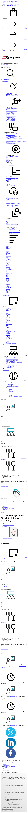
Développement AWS (13, 228)
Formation (5, 81)
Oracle (7, 286)
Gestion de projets (10, 137)
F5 (6, 270)
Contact (11, 64)
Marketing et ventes (10, 139)
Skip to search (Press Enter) (9, 2)
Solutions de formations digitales (13, 357)
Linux (7, 204)
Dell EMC (8, 267)
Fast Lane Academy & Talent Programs (14, 362)
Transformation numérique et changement (15, 138)
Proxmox (8, 289)
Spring (10, 233)
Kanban (7, 161)
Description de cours (7, 523)
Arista (7, 249)
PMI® (7, 182)
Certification (6, 295)
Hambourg (11, 392)
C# (6, 221)
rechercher (3, 67)
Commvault (8, 260)
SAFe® (7, 157)
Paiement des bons (10, 117)
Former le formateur (10, 143)
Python (7, 222)
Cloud (7, 199)
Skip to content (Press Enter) (9, 5)
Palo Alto (8, 335)
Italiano (25, 39)
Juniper (7, 278)
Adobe (7, 246)
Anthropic (8, 248)
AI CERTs (8, 247)
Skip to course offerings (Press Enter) (11, 4)
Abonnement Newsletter (6, 66)
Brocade (8, 254)
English (25, 49)
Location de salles (10, 366)
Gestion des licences (10, 185)
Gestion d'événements (10, 361)
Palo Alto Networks (10, 287)
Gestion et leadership (10, 135)
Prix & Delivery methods (8, 525)
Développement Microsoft (14, 232)
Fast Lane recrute (9, 384)
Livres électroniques (10, 118)
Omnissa (8, 284)
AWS (7, 252)
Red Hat (8, 290)
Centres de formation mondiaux (15, 396)
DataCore (8, 265)
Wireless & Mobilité (10, 206)
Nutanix (7, 281)
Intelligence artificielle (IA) (12, 198)
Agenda (5, 526)
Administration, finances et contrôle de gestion (16, 141)
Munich (10, 394)
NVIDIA (8, 282)
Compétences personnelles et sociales (14, 136)
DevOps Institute (9, 160)
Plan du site (5, 768)
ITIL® (7, 181)
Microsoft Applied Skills (11, 331)
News (4, 368)
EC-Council (8, 268)
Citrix (7, 258)
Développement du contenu (12, 359)
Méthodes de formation (11, 116)
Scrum (7, 159)
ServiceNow (11, 165)
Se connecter (6, 770)
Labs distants (9, 367)
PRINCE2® (8, 184)
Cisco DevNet (12, 229)
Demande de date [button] (4, 486)
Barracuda (8, 253)
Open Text (8, 285)
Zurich (10, 389)
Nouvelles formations (10, 113)
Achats (7, 142)
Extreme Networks (10, 269)
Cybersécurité (9, 200)
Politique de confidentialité (9, 766)
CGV (4, 764)
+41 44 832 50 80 (4, 64)
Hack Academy (9, 363)
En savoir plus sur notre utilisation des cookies (12, 807)
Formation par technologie (11, 109)
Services (5, 344)
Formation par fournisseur (11, 108)
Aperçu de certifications (11, 308)
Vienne (10, 395)
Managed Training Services (12, 360)
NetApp (7, 280)
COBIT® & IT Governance (12, 179)
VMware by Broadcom (11, 294)
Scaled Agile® (9, 338)
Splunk (7, 291)
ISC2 (7, 276)
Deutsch (25, 28)
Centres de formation (10, 119)
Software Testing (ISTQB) (11, 225)
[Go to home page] (11, 62)
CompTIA (8, 262)
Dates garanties (9, 112)
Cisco (7, 257)
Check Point (8, 256)
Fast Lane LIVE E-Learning (12, 120)
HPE (7, 274)
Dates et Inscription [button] (5, 424)
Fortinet (7, 271)
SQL (7, 223)
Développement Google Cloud (15, 230)
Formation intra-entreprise (11, 111)
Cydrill (7, 264)
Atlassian (11, 163)
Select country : (6, 50)
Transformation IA (10, 93)
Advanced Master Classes (11, 94)
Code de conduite (10, 385)
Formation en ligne (13, 696)
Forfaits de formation (10, 114)
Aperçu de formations (10, 219)
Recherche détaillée (5, 79)
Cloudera (8, 259)
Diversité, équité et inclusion (12, 386)
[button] (13, 50)
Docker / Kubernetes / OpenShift (13, 203)
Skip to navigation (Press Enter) (10, 1)
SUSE (7, 292)
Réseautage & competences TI (12, 95)
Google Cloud (9, 273)
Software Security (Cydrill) (12, 224)
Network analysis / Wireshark (12, 205)
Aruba (7, 251)
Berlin (10, 390)
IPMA (7, 180)
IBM (7, 275)
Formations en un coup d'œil (12, 133)
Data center (8, 202)
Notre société (6, 370)
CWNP (7, 263)
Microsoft (8, 279)
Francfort (11, 391)
